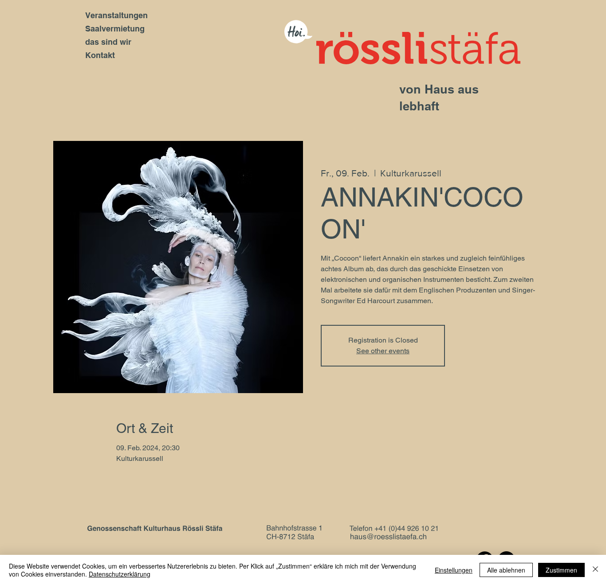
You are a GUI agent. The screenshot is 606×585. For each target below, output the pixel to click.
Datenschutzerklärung (119, 573)
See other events (382, 351)
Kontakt (100, 55)
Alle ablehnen (506, 570)
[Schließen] (595, 570)
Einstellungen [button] (453, 570)
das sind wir (108, 42)
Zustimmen (561, 570)
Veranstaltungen (116, 15)
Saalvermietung (115, 28)
